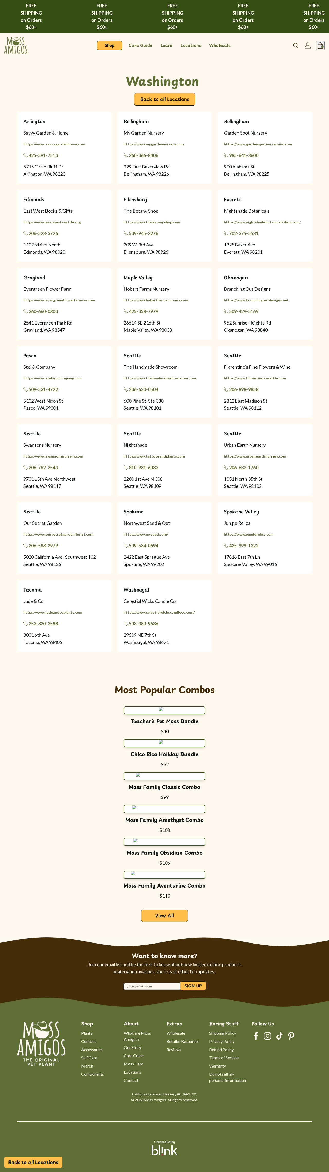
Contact (131, 1080)
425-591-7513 (43, 155)
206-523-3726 (43, 233)
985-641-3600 (243, 155)
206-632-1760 (243, 467)
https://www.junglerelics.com (248, 534)
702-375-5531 (243, 233)
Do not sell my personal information (227, 1077)
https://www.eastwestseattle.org (52, 222)
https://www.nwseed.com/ (146, 534)
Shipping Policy (222, 1033)
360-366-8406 (143, 155)
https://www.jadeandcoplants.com (52, 612)
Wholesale (176, 1033)
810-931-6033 (143, 467)
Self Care (89, 1057)
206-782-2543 (43, 467)
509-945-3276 (143, 233)
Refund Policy (221, 1049)
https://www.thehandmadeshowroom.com (160, 378)
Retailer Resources (183, 1041)
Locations (132, 1072)
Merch (87, 1065)
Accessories (92, 1049)
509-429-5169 (243, 311)
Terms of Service (224, 1057)
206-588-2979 (43, 545)
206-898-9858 (243, 389)
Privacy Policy (221, 1041)
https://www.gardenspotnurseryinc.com (258, 144)
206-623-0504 (143, 389)
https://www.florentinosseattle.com (255, 378)
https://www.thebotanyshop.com (152, 222)
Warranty (217, 1065)
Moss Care (133, 1063)
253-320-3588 (43, 623)
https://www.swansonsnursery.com (53, 456)
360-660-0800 (43, 311)
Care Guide (134, 1055)
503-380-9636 (143, 623)
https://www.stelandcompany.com (52, 378)
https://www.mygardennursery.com (154, 144)
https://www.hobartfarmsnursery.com (156, 300)
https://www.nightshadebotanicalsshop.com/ (262, 222)
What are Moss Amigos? (138, 1036)
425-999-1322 (243, 545)
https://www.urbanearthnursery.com (255, 456)
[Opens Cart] (320, 45)
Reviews (174, 1049)
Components (92, 1074)
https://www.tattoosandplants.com (154, 456)
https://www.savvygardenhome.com (54, 144)
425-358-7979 (143, 311)
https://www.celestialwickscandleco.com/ (159, 612)
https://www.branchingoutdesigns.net (256, 300)
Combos (88, 1041)
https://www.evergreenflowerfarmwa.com (59, 300)
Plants (86, 1033)
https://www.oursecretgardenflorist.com (58, 534)
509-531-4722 (43, 389)
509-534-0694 (143, 545)
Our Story (132, 1047)
